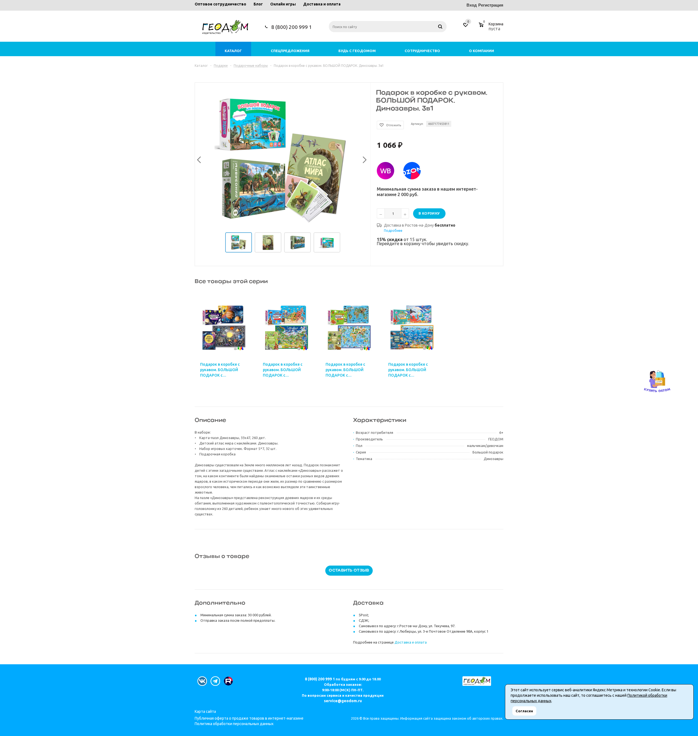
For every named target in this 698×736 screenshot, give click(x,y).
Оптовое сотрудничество (220, 4)
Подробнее (393, 230)
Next (363, 158)
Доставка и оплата (322, 4)
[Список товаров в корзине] (491, 27)
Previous (198, 158)
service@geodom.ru (343, 701)
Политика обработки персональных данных (234, 724)
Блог (258, 4)
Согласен (524, 711)
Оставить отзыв (349, 571)
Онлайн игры (283, 4)
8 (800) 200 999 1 (291, 27)
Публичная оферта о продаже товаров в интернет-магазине (249, 718)
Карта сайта (205, 711)
